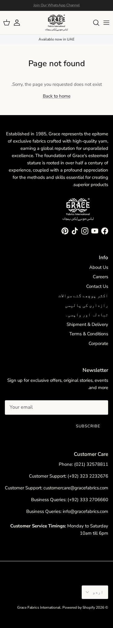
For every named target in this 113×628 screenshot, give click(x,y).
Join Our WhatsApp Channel (56, 5)
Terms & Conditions (88, 334)
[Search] (93, 22)
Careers (100, 277)
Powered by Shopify (78, 607)
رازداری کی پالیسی (86, 305)
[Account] (20, 22)
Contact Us (97, 286)
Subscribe (88, 426)
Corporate (98, 343)
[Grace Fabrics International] (56, 22)
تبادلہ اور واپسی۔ (86, 315)
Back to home (57, 96)
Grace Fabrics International (39, 607)
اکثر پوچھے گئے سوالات (83, 296)
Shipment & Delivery (87, 324)
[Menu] (106, 22)
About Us (98, 267)
